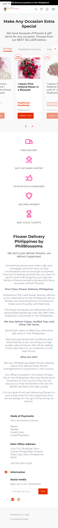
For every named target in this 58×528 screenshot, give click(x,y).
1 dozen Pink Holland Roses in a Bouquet (28, 86)
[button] (36, 9)
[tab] (7, 49)
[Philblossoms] (11, 9)
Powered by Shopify (19, 519)
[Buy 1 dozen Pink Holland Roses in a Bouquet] (29, 68)
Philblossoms (24, 110)
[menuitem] (36, 9)
